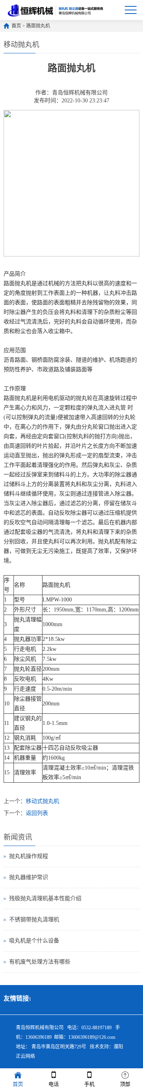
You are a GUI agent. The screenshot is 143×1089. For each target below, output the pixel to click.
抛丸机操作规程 (28, 856)
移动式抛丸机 (42, 801)
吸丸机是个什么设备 (34, 941)
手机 (89, 1084)
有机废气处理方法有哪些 (39, 962)
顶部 (125, 1084)
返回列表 (37, 813)
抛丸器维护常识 (28, 877)
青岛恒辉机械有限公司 (80, 93)
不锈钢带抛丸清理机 (34, 920)
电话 (53, 1084)
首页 (16, 26)
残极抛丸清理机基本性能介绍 (45, 898)
